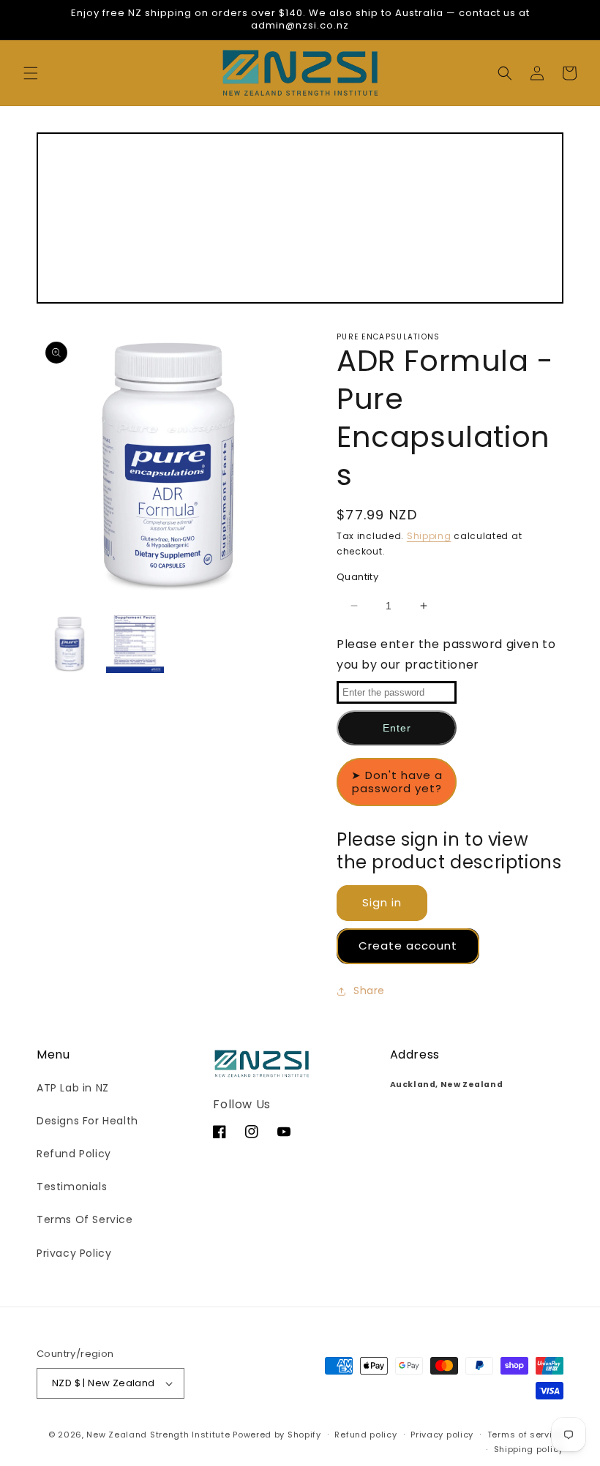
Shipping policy (529, 1449)
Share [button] (369, 990)
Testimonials (72, 1186)
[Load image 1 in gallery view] (69, 643)
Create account (408, 945)
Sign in (382, 902)
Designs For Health (87, 1120)
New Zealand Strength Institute (158, 1434)
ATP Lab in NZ (73, 1087)
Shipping (429, 536)
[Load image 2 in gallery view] (135, 643)
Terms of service (525, 1434)
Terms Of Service (85, 1219)
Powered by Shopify (277, 1434)
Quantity (357, 577)
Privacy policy (441, 1434)
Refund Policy (74, 1153)
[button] (31, 73)
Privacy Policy (74, 1253)
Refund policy (365, 1434)
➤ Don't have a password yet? (397, 781)
